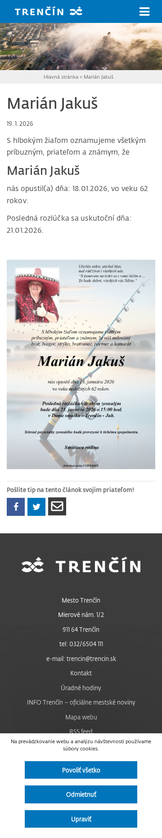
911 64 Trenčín (81, 629)
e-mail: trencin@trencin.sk (81, 658)
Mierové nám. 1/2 (81, 614)
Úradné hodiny (81, 688)
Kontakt (81, 673)
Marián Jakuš (98, 76)
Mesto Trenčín (81, 600)
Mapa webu (81, 717)
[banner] (55, 12)
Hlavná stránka (61, 76)
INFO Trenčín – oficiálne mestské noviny (81, 702)
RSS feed (81, 731)
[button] (144, 12)
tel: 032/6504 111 (81, 643)
